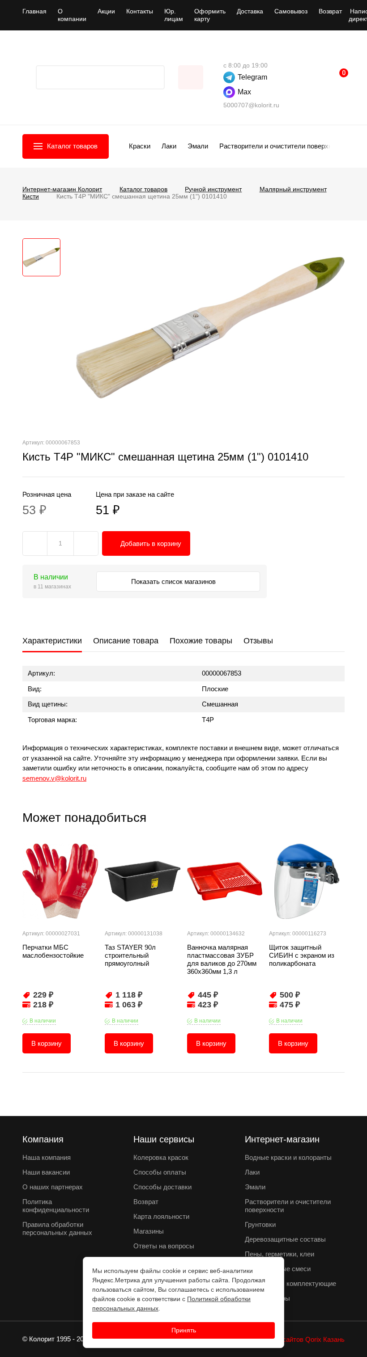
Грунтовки (260, 1224)
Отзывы (258, 640)
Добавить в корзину (150, 543)
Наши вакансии (46, 1172)
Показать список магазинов (174, 581)
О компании (72, 15)
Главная (34, 11)
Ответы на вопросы (163, 1246)
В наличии (43, 1021)
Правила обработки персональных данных (57, 1228)
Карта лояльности (161, 1216)
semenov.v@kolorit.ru (54, 778)
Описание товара (125, 640)
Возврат (330, 11)
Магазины (148, 1231)
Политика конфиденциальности (55, 1205)
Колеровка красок (160, 1157)
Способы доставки (162, 1187)
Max (244, 92)
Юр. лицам (173, 15)
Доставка (250, 11)
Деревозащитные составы (285, 1239)
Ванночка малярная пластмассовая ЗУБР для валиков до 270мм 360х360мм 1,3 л (221, 959)
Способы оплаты (159, 1172)
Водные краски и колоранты (288, 1157)
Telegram (252, 77)
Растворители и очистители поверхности (282, 146)
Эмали (198, 146)
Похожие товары (201, 640)
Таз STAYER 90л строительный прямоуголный (130, 955)
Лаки (169, 146)
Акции (106, 11)
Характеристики (52, 640)
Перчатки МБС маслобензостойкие (53, 951)
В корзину (46, 1043)
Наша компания (46, 1157)
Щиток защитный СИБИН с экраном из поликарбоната (301, 955)
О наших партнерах (52, 1187)
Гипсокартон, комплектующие (290, 1283)
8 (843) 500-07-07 (227, 52)
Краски (139, 146)
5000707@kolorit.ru (251, 105)
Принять (183, 1330)
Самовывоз (290, 11)
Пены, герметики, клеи (279, 1254)
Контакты (139, 11)
